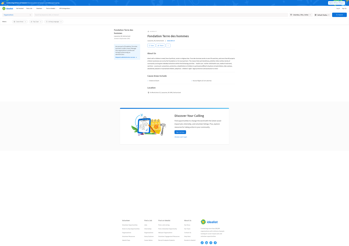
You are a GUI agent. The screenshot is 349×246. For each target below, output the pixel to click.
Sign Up (344, 8)
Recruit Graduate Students (166, 240)
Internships (148, 229)
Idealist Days (126, 240)
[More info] (301, 15)
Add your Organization (165, 233)
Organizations (126, 233)
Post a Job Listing (164, 225)
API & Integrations (64, 8)
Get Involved (19, 8)
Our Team (187, 229)
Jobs (145, 225)
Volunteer (39, 8)
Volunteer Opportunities (130, 225)
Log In (338, 8)
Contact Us (187, 233)
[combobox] (161, 15)
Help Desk (187, 236)
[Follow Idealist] (202, 242)
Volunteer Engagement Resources (169, 236)
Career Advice (148, 240)
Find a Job (29, 8)
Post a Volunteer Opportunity (167, 229)
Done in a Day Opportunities (131, 229)
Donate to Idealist (190, 240)
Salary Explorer (149, 236)
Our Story (187, 225)
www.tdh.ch (171, 40)
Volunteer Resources (128, 236)
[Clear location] (310, 15)
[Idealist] (7, 8)
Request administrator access (125, 57)
